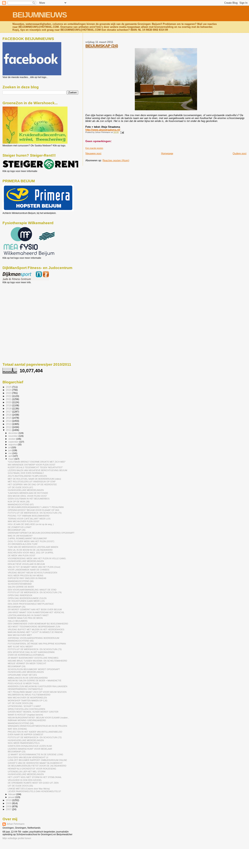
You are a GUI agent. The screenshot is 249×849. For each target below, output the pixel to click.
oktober (12, 439)
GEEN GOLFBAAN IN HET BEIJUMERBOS (28, 498)
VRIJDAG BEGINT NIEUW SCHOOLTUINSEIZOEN (32, 572)
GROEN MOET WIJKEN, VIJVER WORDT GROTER (33, 712)
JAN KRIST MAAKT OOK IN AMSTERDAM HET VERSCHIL (36, 612)
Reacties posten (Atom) (116, 160)
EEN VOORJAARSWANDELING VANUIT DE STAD (32, 590)
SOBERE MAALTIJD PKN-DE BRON (25, 618)
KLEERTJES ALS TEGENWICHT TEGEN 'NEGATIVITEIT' (35, 467)
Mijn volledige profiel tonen (17, 838)
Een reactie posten (94, 148)
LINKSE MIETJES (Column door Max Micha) (29, 788)
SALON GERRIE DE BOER (21, 587)
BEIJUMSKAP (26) (16, 530)
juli (9, 447)
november (13, 436)
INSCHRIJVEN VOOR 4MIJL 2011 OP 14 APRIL (30, 552)
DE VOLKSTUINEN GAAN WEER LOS (26, 601)
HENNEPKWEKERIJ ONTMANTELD (25, 689)
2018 (9, 408)
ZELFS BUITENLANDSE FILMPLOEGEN (27, 476)
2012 (9, 427)
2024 (9, 390)
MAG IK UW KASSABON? (20, 536)
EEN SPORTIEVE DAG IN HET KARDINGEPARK (31, 652)
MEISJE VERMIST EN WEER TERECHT (27, 663)
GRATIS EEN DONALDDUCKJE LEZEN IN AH (30, 746)
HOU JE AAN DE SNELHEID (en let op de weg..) (31, 524)
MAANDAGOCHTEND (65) (21, 641)
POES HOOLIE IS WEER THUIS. (23, 683)
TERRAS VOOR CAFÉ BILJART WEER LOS (29, 518)
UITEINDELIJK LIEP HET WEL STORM (26, 771)
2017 (9, 411)
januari (11, 797)
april (10, 456)
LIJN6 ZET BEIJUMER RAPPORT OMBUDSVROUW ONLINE (37, 760)
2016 (9, 414)
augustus (13, 444)
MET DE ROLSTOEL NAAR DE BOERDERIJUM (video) (34, 479)
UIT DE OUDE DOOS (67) (20, 487)
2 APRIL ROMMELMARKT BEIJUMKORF (27, 538)
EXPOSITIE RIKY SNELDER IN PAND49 (27, 578)
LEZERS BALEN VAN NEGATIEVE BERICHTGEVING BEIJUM (37, 470)
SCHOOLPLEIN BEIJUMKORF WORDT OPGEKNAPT (34, 669)
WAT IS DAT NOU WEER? (20, 646)
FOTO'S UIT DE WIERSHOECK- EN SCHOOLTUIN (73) (35, 649)
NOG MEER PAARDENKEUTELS (23, 743)
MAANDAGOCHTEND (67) (21, 504)
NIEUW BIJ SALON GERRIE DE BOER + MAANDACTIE (34, 680)
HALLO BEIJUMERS (17, 621)
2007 (9, 809)
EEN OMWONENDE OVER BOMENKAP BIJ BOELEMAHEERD (38, 623)
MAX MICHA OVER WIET (20, 635)
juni (10, 450)
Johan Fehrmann (15, 824)
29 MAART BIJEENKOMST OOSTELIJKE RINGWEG (33, 658)
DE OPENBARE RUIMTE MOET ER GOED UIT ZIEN (33, 783)
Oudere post (239, 153)
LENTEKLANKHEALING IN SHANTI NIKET (28, 615)
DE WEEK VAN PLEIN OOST (21, 555)
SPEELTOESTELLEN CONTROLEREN (26, 709)
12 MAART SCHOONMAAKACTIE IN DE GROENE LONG (35, 754)
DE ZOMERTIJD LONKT (20, 527)
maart (11, 459)
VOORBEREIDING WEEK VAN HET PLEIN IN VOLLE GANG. (37, 558)
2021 (9, 399)
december (13, 433)
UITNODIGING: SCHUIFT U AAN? (24, 706)
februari (12, 794)
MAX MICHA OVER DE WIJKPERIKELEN (27, 697)
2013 (9, 424)
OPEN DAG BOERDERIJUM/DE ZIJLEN (27, 598)
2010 (9, 800)
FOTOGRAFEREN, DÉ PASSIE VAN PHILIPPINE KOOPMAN (37, 643)
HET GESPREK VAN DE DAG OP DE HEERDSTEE (32, 484)
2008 (9, 806)
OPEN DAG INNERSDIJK (20, 595)
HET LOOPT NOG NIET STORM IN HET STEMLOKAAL (35, 777)
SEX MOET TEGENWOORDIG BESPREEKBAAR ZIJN (34, 626)
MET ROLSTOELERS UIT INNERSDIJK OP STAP (31, 481)
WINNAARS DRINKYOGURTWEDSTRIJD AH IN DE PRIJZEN (37, 726)
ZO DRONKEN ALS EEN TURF (23, 544)
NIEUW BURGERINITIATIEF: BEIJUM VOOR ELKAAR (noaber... (38, 717)
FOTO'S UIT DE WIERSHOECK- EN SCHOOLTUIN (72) (35, 737)
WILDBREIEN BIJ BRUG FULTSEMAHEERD (29, 695)
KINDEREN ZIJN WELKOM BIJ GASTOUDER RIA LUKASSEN (37, 686)
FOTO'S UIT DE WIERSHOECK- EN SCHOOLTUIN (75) (35, 513)
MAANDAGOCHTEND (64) (21, 723)
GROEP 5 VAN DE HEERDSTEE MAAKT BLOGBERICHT (35, 763)
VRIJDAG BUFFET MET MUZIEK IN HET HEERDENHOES (36, 629)
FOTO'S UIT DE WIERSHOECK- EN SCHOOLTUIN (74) (35, 592)
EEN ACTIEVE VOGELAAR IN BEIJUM (26, 564)
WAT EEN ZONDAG (17, 729)
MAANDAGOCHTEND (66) (21, 581)
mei (10, 453)
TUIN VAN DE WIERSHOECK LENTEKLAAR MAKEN (33, 547)
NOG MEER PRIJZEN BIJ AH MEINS (25, 575)
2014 (9, 421)
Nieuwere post (93, 153)
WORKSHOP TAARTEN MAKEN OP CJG (27, 700)
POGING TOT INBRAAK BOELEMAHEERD (28, 516)
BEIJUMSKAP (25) (16, 607)
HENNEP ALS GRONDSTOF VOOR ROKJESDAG (32, 768)
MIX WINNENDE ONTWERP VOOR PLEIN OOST (31, 465)
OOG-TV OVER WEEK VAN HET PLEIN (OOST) (31, 541)
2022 (9, 396)
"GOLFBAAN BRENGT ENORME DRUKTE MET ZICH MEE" (37, 462)
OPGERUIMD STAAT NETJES (22, 675)
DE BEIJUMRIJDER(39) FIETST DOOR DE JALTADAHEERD (37, 766)
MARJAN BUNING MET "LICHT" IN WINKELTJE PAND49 (35, 632)
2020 (9, 402)
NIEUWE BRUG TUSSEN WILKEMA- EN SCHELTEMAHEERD (37, 661)
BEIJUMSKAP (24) (101, 45)
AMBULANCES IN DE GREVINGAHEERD (28, 678)
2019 (9, 405)
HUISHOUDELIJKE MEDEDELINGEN (26, 490)
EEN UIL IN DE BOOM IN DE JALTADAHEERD (30, 550)
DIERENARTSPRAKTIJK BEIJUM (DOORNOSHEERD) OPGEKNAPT (41, 533)
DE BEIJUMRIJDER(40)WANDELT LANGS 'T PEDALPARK (36, 507)
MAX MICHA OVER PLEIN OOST (23, 521)
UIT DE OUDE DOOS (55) (20, 786)
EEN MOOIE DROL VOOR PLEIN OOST (27, 496)
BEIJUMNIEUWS (39, 15)
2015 (9, 418)
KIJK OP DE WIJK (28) (19, 501)
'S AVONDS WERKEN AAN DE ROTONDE (28, 493)
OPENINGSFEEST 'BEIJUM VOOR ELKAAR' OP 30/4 (33, 510)
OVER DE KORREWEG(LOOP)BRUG (26, 655)
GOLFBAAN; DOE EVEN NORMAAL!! (26, 473)
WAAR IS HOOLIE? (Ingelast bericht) (25, 715)
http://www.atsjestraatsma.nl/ (102, 129)
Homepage (167, 153)
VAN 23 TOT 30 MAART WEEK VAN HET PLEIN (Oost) (34, 567)
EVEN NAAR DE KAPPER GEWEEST (25, 734)
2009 (9, 803)
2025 (9, 387)
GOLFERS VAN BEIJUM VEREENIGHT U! (28, 757)
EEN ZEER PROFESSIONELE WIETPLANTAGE (31, 604)
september (13, 442)
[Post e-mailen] (121, 132)
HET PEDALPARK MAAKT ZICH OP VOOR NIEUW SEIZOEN (37, 692)
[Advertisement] (20, 304)
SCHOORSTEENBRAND (20, 584)
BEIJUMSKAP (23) (16, 751)
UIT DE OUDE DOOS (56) (20, 703)
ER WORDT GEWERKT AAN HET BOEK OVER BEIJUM (35, 609)
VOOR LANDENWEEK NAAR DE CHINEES (28, 570)
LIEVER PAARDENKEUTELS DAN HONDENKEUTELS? (34, 791)
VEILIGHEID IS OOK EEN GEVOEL (25, 780)
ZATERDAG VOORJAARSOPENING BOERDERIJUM (33, 638)
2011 (9, 430)
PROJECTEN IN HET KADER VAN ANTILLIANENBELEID (35, 732)
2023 (9, 393)
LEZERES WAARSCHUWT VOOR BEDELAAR (30, 749)
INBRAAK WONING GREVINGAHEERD (27, 720)
